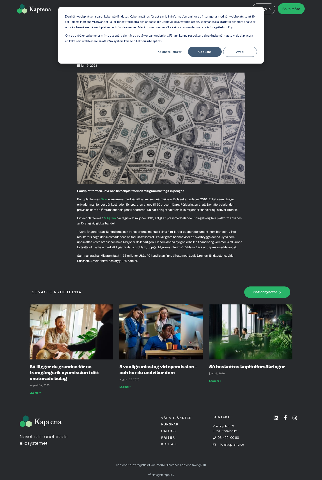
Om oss (168, 431)
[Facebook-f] (285, 417)
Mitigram (110, 218)
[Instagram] (294, 417)
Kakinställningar (169, 51)
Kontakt (169, 444)
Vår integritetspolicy (161, 475)
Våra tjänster (176, 418)
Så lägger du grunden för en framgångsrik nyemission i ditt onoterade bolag (64, 372)
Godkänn (205, 51)
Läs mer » (36, 392)
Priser (168, 437)
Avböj (240, 51)
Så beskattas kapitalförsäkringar (247, 366)
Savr (104, 199)
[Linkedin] (275, 417)
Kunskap (170, 424)
